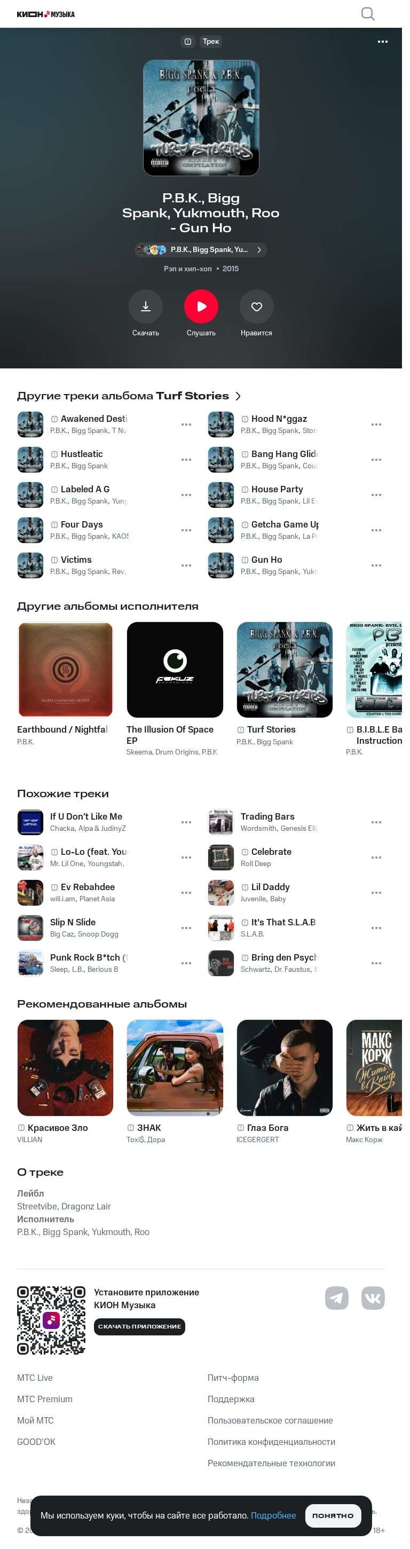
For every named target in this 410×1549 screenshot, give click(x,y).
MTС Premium (45, 1399)
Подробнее (273, 1515)
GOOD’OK (36, 1442)
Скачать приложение (139, 1327)
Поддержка (231, 1399)
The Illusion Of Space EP (170, 735)
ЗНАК (149, 1128)
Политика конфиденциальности (271, 1442)
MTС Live (35, 1378)
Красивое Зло (58, 1128)
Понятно (332, 1516)
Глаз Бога (268, 1128)
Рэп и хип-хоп (188, 269)
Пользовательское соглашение (270, 1420)
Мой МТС (35, 1420)
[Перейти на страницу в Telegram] (337, 1298)
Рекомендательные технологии (271, 1463)
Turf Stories (271, 730)
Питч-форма (233, 1378)
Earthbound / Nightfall (63, 730)
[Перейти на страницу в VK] (373, 1298)
